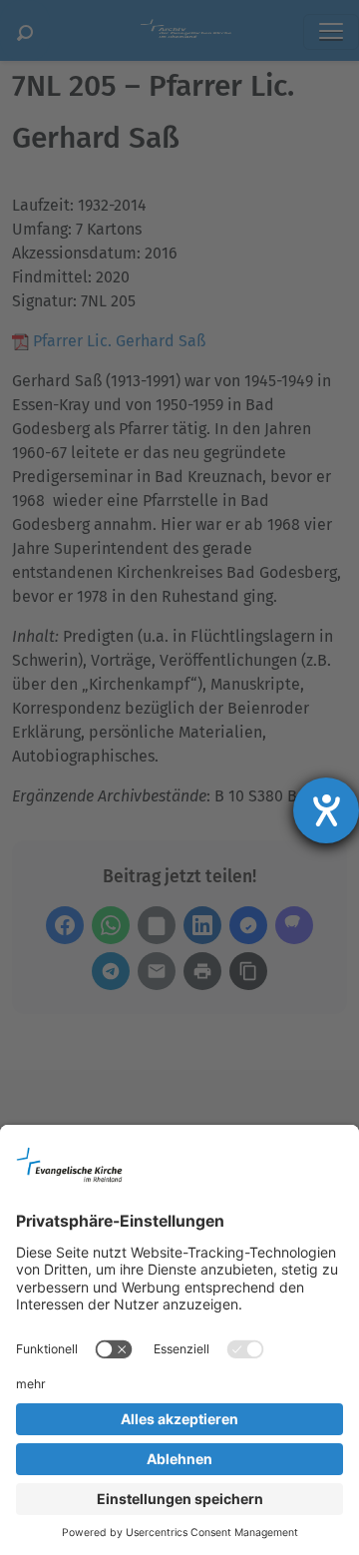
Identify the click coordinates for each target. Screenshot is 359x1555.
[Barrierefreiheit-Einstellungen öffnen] (326, 810)
